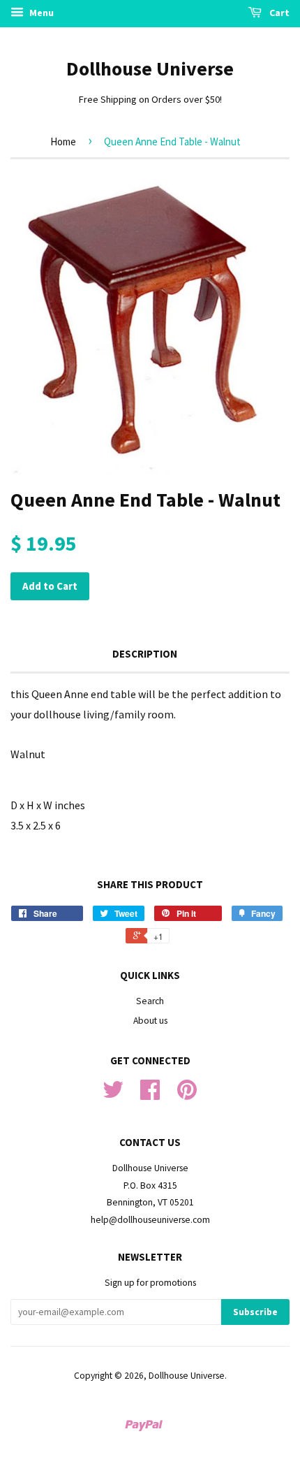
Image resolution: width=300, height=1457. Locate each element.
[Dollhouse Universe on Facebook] (150, 1095)
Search (150, 1001)
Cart (278, 12)
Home (63, 141)
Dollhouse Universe (150, 68)
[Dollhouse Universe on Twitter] (113, 1095)
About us (150, 1021)
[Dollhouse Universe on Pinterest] (187, 1095)
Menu (40, 12)
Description (144, 653)
